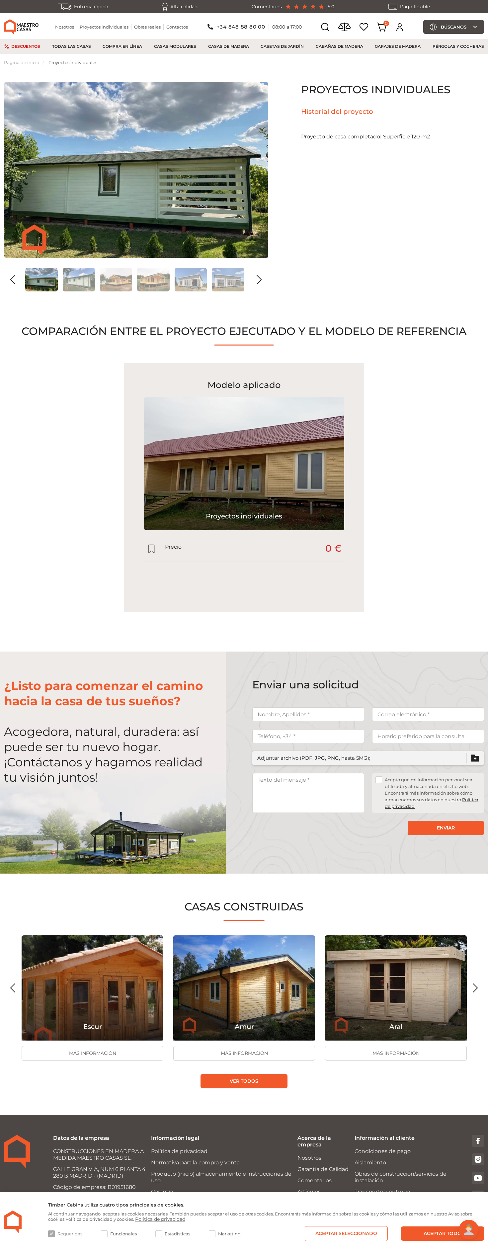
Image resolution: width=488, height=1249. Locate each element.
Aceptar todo (442, 1233)
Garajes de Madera (398, 46)
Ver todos (244, 1081)
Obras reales (147, 27)
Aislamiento (370, 1162)
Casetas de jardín (282, 46)
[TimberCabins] (13, 1221)
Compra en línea (122, 46)
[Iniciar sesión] (399, 27)
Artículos (309, 1192)
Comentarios (314, 1180)
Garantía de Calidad (323, 1169)
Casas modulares (175, 46)
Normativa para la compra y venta (195, 1162)
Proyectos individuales (104, 27)
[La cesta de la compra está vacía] (382, 27)
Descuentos (25, 46)
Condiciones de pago (383, 1151)
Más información (92, 1053)
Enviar (446, 828)
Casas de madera (228, 46)
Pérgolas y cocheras (458, 46)
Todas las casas (71, 46)
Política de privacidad (179, 1151)
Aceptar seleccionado (346, 1233)
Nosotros (64, 27)
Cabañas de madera (339, 46)
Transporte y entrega (382, 1192)
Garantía (162, 1192)
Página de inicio (21, 62)
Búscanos (453, 27)
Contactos (177, 27)
